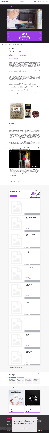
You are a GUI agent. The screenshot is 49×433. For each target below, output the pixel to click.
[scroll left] (7, 19)
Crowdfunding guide (31, 375)
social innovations (24, 55)
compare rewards (13, 195)
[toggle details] (24, 412)
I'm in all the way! (29, 351)
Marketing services (39, 419)
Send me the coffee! (30, 234)
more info (27, 228)
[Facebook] (7, 421)
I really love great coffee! (31, 251)
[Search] (19, 1)
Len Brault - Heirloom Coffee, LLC (15, 51)
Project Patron (29, 284)
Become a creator (39, 420)
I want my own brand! (30, 301)
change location (28, 3)
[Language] (38, 1)
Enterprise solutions (39, 421)
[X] (8, 421)
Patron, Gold (28, 334)
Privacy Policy (8, 430)
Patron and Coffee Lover (31, 267)
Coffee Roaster (29, 317)
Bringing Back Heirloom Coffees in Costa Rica (21, 6)
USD (35, 1)
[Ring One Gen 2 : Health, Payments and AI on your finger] (32, 397)
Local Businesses (11, 55)
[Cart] (40, 1)
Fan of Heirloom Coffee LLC (32, 217)
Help (27, 375)
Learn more (18, 382)
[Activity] (42, 1)
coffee (20, 55)
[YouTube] (9, 421)
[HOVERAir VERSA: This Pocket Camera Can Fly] (16, 397)
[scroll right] (42, 19)
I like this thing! (29, 200)
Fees (37, 418)
